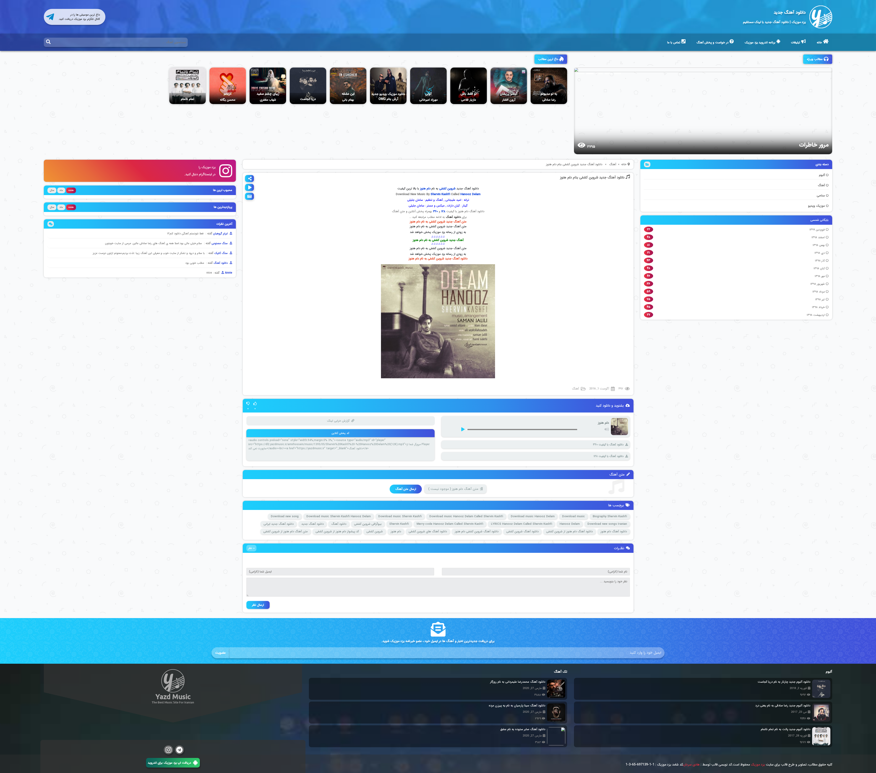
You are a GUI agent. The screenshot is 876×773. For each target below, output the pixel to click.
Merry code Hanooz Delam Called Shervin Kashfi (450, 524)
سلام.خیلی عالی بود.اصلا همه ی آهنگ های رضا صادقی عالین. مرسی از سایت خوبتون (153, 243)
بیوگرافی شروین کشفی (368, 524)
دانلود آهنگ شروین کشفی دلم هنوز (476, 531)
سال (52, 190)
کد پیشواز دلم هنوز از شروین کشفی (337, 531)
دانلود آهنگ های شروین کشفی (428, 531)
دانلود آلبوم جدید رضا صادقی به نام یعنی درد (782, 705)
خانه (819, 42)
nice (209, 273)
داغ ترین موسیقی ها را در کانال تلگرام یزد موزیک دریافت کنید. (79, 17)
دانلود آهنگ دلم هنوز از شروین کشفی (569, 531)
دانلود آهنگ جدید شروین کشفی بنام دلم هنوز (592, 177)
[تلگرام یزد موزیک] (179, 749)
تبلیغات (795, 42)
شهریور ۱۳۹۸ (817, 284)
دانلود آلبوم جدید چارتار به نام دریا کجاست (784, 681)
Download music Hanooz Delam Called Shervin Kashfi (466, 516)
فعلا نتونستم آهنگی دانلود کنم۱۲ (185, 233)
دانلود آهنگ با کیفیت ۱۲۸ (608, 456)
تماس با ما (673, 42)
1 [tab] (580, 73)
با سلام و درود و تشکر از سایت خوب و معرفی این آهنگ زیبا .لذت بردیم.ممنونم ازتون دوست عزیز (149, 253)
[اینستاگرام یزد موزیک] (168, 749)
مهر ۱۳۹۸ (820, 276)
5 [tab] (617, 73)
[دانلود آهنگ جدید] (820, 16)
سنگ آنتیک (221, 253)
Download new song (285, 516)
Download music (573, 516)
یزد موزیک (758, 764)
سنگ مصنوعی (220, 243)
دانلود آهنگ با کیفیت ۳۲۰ (608, 444)
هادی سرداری (691, 764)
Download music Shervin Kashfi (400, 516)
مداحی (821, 195)
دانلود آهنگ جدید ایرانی (278, 524)
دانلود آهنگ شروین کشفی (522, 531)
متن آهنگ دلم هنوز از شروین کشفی (285, 531)
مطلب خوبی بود (194, 263)
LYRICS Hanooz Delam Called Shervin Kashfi (521, 524)
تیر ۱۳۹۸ (820, 299)
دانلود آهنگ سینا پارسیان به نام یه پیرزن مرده (517, 705)
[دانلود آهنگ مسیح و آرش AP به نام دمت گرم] (699, 111)
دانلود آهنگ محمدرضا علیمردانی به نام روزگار (517, 681)
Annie (228, 273)
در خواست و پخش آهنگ (712, 42)
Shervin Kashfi (440, 194)
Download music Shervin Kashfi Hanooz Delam (338, 516)
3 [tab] (599, 73)
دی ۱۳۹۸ (819, 253)
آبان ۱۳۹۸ (819, 268)
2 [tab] (590, 73)
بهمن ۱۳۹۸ (819, 245)
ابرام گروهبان (221, 233)
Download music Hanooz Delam (533, 516)
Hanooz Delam (470, 194)
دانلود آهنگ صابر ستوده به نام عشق (522, 729)
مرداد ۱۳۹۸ (818, 292)
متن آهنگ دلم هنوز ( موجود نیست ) (453, 488)
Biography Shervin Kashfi (610, 516)
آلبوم (822, 175)
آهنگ (821, 185)
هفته (71, 190)
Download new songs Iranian (607, 524)
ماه (61, 190)
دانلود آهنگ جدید (790, 12)
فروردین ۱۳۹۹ (817, 229)
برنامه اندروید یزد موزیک (760, 42)
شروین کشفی (447, 188)
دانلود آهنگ (453, 217)
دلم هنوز (396, 531)
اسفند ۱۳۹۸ (818, 237)
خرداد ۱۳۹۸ (818, 307)
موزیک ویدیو (816, 206)
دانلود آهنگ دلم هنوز (613, 531)
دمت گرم (818, 145)
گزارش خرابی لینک (338, 420)
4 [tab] (608, 73)
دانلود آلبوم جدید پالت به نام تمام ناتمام (785, 729)
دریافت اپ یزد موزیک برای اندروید (169, 762)
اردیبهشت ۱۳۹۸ (816, 315)
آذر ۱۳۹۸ (820, 261)
